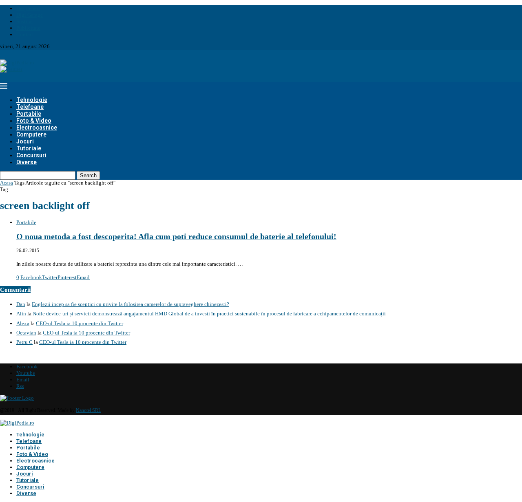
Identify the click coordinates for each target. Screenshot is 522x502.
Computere (31, 134)
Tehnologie (31, 100)
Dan (20, 304)
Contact (25, 34)
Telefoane (30, 106)
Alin (21, 313)
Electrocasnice (36, 127)
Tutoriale (28, 148)
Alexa (22, 323)
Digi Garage (29, 15)
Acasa (6, 183)
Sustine (24, 21)
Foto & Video (33, 120)
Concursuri (31, 155)
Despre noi (28, 8)
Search (88, 175)
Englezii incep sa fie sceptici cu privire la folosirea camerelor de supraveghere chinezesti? (130, 304)
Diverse (26, 162)
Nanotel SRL (88, 410)
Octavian (26, 333)
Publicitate (28, 28)
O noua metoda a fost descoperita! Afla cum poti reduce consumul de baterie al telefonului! (176, 236)
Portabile (28, 113)
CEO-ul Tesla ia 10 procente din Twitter (79, 323)
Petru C (24, 342)
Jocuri (25, 141)
